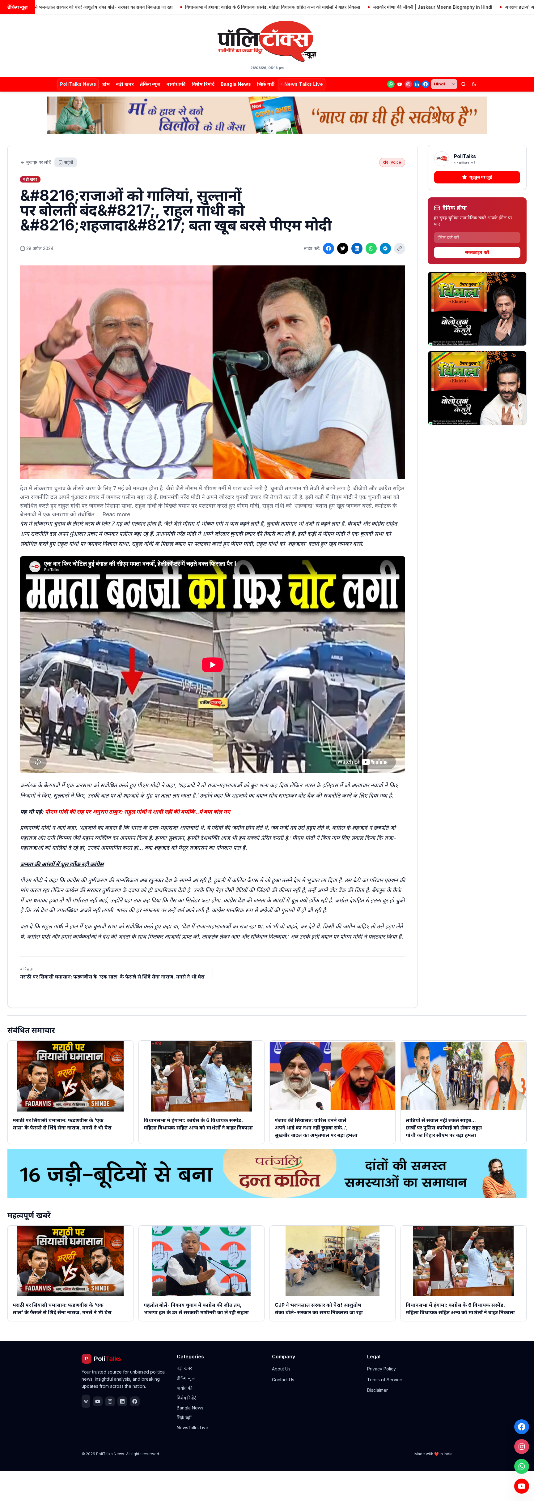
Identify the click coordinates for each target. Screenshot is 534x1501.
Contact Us (283, 1379)
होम (106, 84)
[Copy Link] (399, 248)
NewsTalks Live (192, 1427)
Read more (116, 514)
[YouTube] (399, 84)
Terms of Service (384, 1379)
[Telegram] (385, 248)
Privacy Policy (381, 1368)
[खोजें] (463, 84)
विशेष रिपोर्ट (203, 84)
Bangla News (236, 84)
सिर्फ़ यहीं (265, 84)
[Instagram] (408, 84)
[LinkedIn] (417, 84)
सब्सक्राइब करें (477, 252)
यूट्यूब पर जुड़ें (480, 177)
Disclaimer (377, 1390)
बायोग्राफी (176, 84)
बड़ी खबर (125, 84)
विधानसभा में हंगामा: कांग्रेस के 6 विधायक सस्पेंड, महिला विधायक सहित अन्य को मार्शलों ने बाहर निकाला (216, 7)
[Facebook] (425, 84)
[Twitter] (342, 248)
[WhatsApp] (391, 84)
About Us (281, 1368)
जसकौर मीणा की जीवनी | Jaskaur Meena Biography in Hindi (376, 7)
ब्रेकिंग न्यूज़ (150, 84)
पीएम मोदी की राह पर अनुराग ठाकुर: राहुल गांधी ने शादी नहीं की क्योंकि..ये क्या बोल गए (137, 811)
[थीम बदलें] (474, 84)
